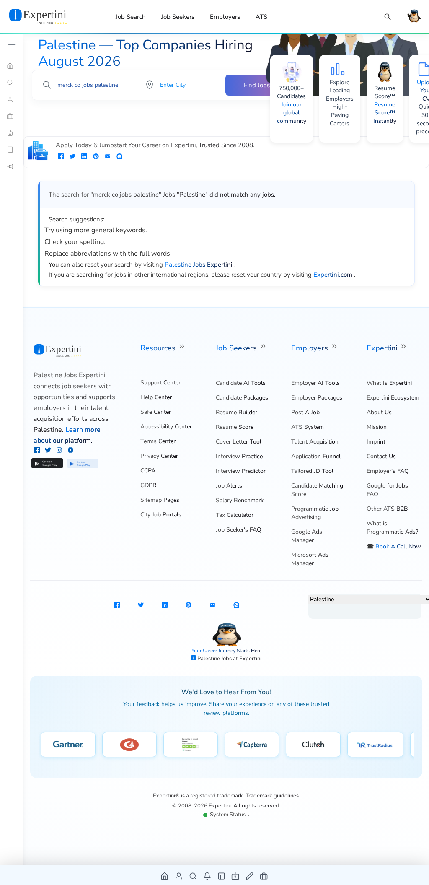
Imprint (376, 442)
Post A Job (305, 412)
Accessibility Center (166, 427)
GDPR (148, 485)
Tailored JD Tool (312, 471)
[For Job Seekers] (12, 99)
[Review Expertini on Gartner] (68, 744)
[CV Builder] (12, 132)
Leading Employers (340, 94)
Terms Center (158, 441)
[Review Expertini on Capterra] (252, 744)
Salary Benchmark (240, 500)
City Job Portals (160, 515)
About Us (379, 412)
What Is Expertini (389, 383)
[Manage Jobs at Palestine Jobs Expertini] (264, 875)
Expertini (383, 348)
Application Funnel (316, 456)
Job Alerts (229, 486)
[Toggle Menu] (12, 47)
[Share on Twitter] (72, 157)
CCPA (147, 471)
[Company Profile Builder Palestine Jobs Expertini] (235, 875)
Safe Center (155, 412)
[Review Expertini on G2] (129, 744)
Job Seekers (177, 17)
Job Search (131, 17)
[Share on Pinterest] (96, 157)
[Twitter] (49, 451)
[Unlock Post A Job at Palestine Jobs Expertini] (250, 875)
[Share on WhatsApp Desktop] (119, 157)
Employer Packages (316, 398)
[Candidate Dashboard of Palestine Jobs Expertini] (179, 875)
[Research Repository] (12, 149)
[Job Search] (387, 16)
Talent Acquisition (315, 442)
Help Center (156, 397)
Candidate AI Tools (241, 383)
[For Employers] (12, 116)
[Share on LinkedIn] (84, 157)
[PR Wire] (12, 166)
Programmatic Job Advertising (315, 513)
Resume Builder (236, 412)
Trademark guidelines (272, 795)
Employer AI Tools (315, 383)
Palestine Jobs (215, 658)
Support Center (160, 383)
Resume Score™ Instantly (384, 113)
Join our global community (291, 113)
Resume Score (234, 427)
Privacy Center (159, 456)
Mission (377, 427)
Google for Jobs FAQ (387, 490)
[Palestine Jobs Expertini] (48, 16)
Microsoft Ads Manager (309, 559)
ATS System (307, 427)
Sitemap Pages (159, 500)
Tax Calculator (234, 515)
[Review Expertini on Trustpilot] (190, 744)
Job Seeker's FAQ (238, 530)
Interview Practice (239, 456)
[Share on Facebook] (61, 157)
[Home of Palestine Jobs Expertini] (165, 875)
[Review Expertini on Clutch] (313, 744)
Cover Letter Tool (238, 442)
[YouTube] (70, 451)
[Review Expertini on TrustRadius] (375, 744)
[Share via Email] (107, 157)
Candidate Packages (242, 398)
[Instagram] (60, 451)
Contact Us (381, 456)
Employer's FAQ (388, 471)
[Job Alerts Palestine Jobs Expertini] (207, 875)
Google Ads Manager (306, 536)
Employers (225, 17)
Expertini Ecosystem (393, 398)
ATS (261, 17)
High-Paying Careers (339, 115)
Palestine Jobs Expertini (70, 375)
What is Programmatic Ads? (392, 527)
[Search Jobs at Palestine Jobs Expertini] (193, 875)
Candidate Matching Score (317, 490)
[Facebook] (37, 451)
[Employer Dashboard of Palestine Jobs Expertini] (222, 875)
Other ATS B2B (387, 509)
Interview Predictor (241, 471)
